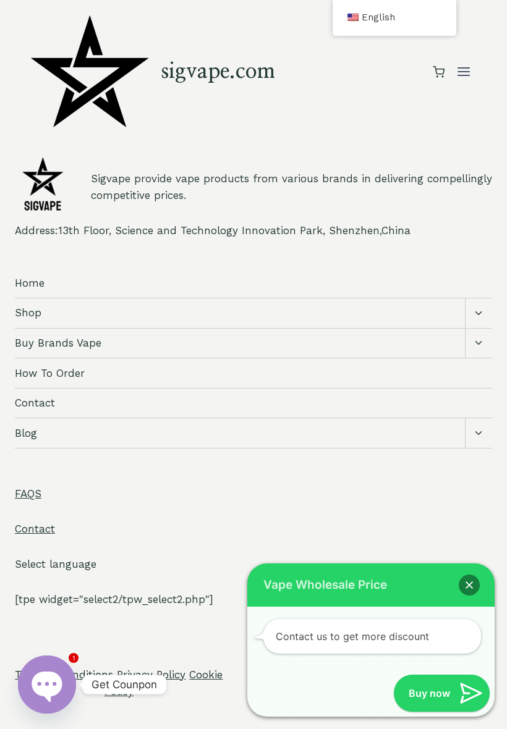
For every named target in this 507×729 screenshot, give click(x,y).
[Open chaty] (47, 684)
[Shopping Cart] (439, 72)
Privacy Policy (151, 674)
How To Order (50, 373)
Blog (26, 433)
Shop (28, 312)
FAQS (28, 493)
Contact (35, 403)
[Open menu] (463, 72)
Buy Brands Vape (58, 343)
